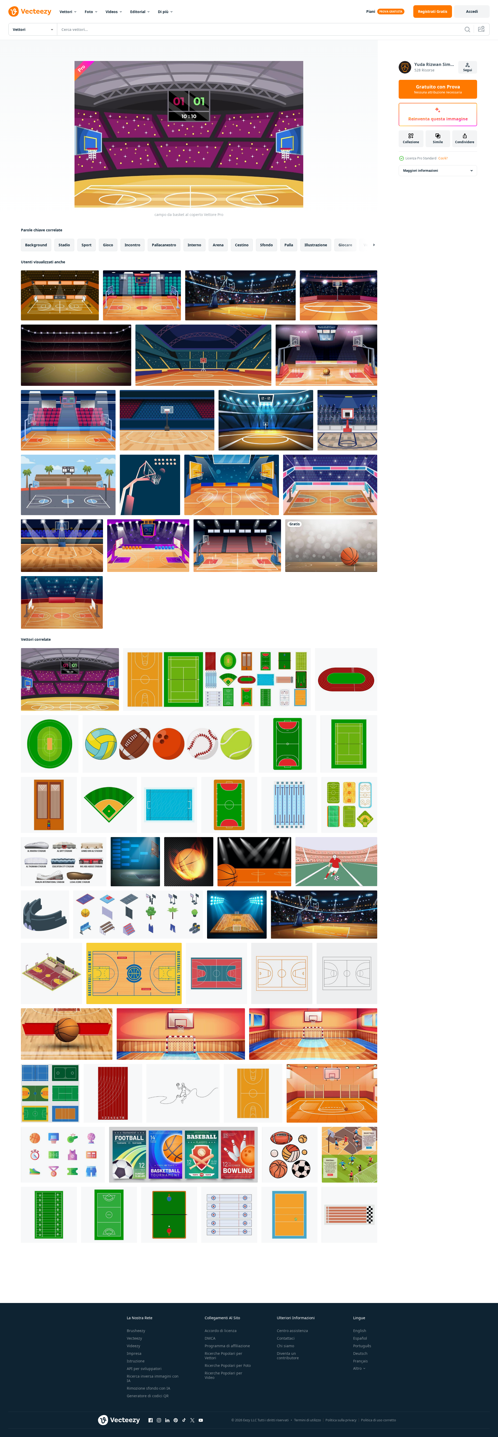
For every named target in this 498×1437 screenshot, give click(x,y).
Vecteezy (134, 1338)
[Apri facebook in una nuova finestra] (150, 1420)
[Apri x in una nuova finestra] (192, 1420)
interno (194, 244)
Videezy (133, 1345)
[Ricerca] (467, 29)
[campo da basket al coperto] (70, 679)
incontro (132, 244)
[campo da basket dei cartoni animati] (237, 545)
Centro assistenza (292, 1330)
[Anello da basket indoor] (150, 485)
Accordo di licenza (221, 1330)
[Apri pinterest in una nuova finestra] (176, 1420)
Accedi (472, 11)
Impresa (134, 1353)
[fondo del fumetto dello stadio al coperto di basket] (68, 420)
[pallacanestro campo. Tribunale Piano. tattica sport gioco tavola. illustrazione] (281, 973)
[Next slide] (369, 245)
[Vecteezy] (29, 11)
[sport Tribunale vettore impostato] (50, 1093)
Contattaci (286, 1338)
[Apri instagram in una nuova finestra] (159, 1420)
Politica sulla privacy (341, 1420)
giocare (345, 244)
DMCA (210, 1338)
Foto (89, 11)
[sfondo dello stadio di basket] (60, 295)
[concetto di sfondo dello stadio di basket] (167, 420)
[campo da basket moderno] (231, 485)
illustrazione (316, 244)
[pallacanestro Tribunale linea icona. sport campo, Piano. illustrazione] (347, 973)
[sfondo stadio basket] (203, 355)
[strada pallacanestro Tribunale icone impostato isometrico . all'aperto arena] (138, 914)
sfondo (266, 244)
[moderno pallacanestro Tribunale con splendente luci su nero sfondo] (254, 861)
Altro (357, 1368)
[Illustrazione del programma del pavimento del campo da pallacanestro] (134, 973)
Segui (467, 70)
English (359, 1330)
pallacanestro (164, 244)
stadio (64, 244)
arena (218, 244)
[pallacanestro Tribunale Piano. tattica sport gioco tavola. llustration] (216, 973)
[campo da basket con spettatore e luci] (338, 295)
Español (360, 1338)
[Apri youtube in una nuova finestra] (201, 1420)
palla (288, 244)
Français (360, 1360)
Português (362, 1345)
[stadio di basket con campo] (76, 355)
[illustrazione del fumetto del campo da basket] (326, 355)
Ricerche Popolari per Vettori (223, 1355)
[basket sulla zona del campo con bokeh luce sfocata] (331, 545)
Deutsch (360, 1353)
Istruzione (136, 1360)
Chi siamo (285, 1345)
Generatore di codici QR (148, 1395)
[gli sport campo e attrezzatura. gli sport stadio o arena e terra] (346, 679)
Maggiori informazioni (420, 170)
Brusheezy (136, 1330)
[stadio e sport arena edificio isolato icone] (63, 861)
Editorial (137, 11)
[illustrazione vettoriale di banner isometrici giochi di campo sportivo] (349, 1155)
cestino (242, 244)
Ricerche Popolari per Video (223, 1375)
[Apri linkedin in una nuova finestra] (167, 1420)
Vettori (66, 11)
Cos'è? (443, 158)
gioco (108, 244)
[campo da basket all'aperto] (68, 485)
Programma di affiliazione (227, 1345)
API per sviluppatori (144, 1368)
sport (86, 244)
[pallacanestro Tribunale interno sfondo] (332, 1093)
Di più (163, 11)
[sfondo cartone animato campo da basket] (142, 295)
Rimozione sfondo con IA (148, 1388)
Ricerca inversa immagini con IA (153, 1378)
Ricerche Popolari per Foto (228, 1365)
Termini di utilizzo (307, 1420)
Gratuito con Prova (438, 89)
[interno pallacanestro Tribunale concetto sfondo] (240, 295)
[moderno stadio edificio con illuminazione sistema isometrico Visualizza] (45, 914)
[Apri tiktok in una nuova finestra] (184, 1420)
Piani (370, 11)
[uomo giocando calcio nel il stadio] (336, 861)
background (36, 244)
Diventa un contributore (288, 1355)
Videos (112, 11)
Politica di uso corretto (378, 1420)
